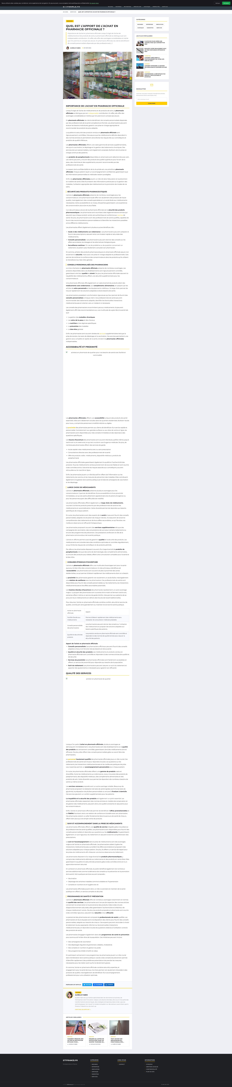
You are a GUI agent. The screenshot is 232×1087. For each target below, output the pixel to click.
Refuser (218, 3)
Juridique (140, 27)
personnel (72, 759)
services (102, 333)
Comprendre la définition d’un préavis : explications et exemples (154, 75)
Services (73, 12)
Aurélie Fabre (81, 995)
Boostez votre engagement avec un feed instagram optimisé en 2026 (155, 50)
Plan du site (150, 1071)
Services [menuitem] (165, 6)
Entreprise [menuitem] (127, 6)
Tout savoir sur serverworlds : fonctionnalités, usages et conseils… (118, 1041)
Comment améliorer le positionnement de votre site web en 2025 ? (154, 59)
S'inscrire (151, 103)
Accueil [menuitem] (110, 6)
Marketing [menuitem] (156, 6)
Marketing (150, 27)
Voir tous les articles (82, 1009)
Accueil (65, 12)
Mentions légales (152, 1066)
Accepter (226, 3)
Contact (122, 1064)
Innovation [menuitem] (137, 6)
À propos (149, 1064)
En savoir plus (94, 3)
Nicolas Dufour (95, 1044)
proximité (71, 427)
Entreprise (149, 24)
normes (120, 215)
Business (140, 24)
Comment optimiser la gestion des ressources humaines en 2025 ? (155, 67)
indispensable (93, 113)
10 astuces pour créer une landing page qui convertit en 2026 (154, 43)
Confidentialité (151, 1069)
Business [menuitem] (118, 6)
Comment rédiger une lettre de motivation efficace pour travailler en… (75, 1041)
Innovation (159, 24)
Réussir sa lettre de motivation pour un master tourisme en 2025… (96, 1041)
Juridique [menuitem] (147, 6)
